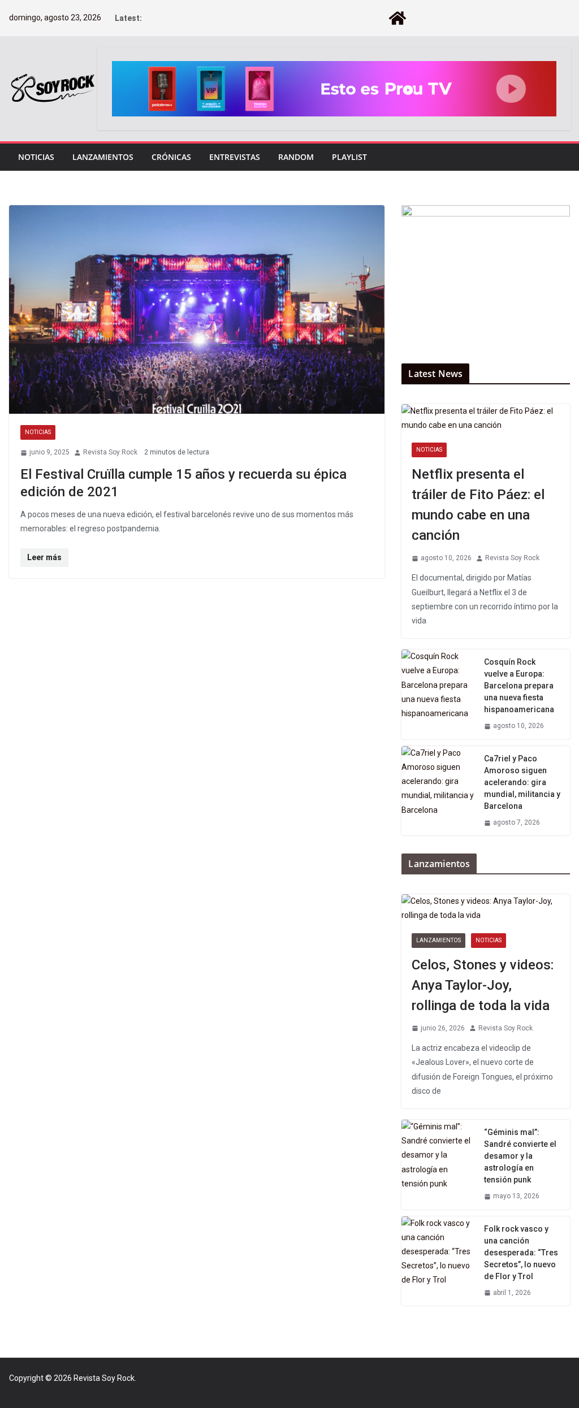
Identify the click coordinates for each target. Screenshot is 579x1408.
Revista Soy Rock (110, 452)
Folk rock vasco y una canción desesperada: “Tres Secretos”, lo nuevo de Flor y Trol (521, 1252)
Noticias (36, 156)
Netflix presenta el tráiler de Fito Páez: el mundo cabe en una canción (478, 504)
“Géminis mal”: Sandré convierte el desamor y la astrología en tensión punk (520, 1156)
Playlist (349, 156)
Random (296, 156)
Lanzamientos (102, 156)
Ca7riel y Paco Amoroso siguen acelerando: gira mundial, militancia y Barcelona (522, 782)
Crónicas (171, 156)
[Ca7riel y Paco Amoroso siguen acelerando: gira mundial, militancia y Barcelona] (438, 791)
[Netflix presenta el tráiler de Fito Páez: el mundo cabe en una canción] (485, 418)
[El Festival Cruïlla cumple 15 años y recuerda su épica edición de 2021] (196, 309)
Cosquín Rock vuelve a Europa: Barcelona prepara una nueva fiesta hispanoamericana (519, 685)
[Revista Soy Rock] (397, 18)
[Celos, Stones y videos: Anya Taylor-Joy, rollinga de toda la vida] (485, 908)
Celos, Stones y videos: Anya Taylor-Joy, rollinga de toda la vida (483, 985)
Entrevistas (234, 156)
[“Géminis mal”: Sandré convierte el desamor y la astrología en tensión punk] (438, 1165)
